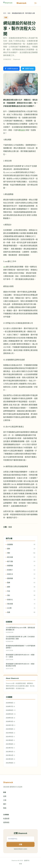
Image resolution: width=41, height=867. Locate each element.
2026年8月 (10, 703)
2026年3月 (10, 721)
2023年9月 (10, 740)
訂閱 (20, 844)
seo (4, 267)
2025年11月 (10, 725)
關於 (4, 804)
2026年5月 (11, 714)
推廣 (9, 13)
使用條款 (6, 822)
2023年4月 (10, 755)
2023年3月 (10, 759)
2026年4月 (10, 718)
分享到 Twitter (29, 68)
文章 (4, 800)
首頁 (4, 13)
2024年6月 (10, 733)
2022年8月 (10, 763)
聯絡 (4, 808)
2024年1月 (10, 736)
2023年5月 (10, 751)
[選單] (36, 3)
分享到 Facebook (12, 68)
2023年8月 (10, 744)
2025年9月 (10, 729)
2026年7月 (10, 706)
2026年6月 (11, 710)
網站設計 (22, 130)
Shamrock (16, 59)
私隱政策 (6, 819)
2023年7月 (10, 748)
